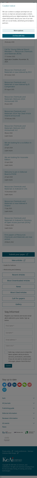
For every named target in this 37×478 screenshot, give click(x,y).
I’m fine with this (18, 36)
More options (18, 31)
